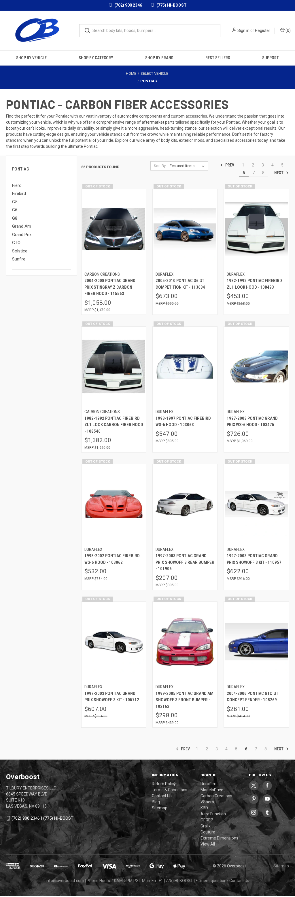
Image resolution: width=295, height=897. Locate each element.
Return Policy (164, 783)
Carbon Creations (216, 795)
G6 (14, 209)
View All (208, 844)
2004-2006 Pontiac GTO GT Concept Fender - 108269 (252, 697)
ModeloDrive (212, 789)
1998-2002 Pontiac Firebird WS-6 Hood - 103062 (112, 559)
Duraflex (208, 783)
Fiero (17, 185)
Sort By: (160, 166)
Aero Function (213, 814)
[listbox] (188, 166)
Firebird (19, 193)
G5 (14, 201)
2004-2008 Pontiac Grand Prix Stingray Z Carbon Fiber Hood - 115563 (109, 287)
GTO (16, 242)
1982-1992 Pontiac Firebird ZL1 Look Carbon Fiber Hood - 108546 (113, 425)
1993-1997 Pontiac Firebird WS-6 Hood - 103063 (183, 422)
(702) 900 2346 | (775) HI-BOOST (42, 818)
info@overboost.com (65, 880)
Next (279, 172)
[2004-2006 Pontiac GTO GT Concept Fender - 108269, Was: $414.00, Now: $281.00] (256, 642)
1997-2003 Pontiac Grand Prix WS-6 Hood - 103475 (252, 422)
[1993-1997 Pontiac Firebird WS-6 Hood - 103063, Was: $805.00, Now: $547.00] (185, 367)
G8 (14, 218)
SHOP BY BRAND (159, 57)
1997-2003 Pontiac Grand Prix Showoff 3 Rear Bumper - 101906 (185, 562)
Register (262, 30)
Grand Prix (21, 234)
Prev (229, 165)
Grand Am (21, 226)
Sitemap (159, 808)
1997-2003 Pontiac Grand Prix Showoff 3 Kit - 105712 (111, 697)
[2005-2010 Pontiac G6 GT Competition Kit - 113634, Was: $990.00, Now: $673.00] (185, 229)
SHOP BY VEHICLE (31, 57)
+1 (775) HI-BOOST (175, 880)
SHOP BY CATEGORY (96, 57)
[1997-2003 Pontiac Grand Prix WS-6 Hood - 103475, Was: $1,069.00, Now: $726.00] (256, 367)
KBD (204, 808)
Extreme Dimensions (219, 838)
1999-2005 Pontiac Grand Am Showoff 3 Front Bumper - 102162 (184, 700)
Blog (156, 802)
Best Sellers (217, 57)
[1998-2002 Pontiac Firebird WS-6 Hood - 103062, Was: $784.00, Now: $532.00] (113, 504)
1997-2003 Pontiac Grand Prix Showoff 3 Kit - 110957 (254, 559)
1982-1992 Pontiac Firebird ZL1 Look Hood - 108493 (254, 284)
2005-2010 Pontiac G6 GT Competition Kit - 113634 (180, 284)
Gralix (206, 826)
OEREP (207, 820)
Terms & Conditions (169, 789)
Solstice (19, 251)
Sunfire (18, 259)
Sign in (243, 30)
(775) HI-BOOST (171, 5)
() (288, 30)
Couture (208, 832)
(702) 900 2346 (128, 5)
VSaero (207, 802)
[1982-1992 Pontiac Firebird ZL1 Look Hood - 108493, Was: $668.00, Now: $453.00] (256, 229)
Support (270, 57)
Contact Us (162, 795)
